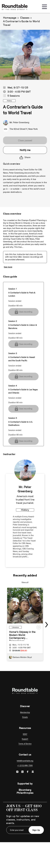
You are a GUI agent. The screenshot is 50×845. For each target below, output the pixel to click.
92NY (25, 734)
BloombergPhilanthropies (25, 791)
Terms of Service (24, 744)
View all (25, 582)
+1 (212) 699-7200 (25, 765)
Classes (24, 17)
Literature (15, 627)
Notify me (25, 150)
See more (8, 267)
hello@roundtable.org (25, 761)
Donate (25, 717)
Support (25, 739)
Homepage (9, 17)
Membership (25, 712)
